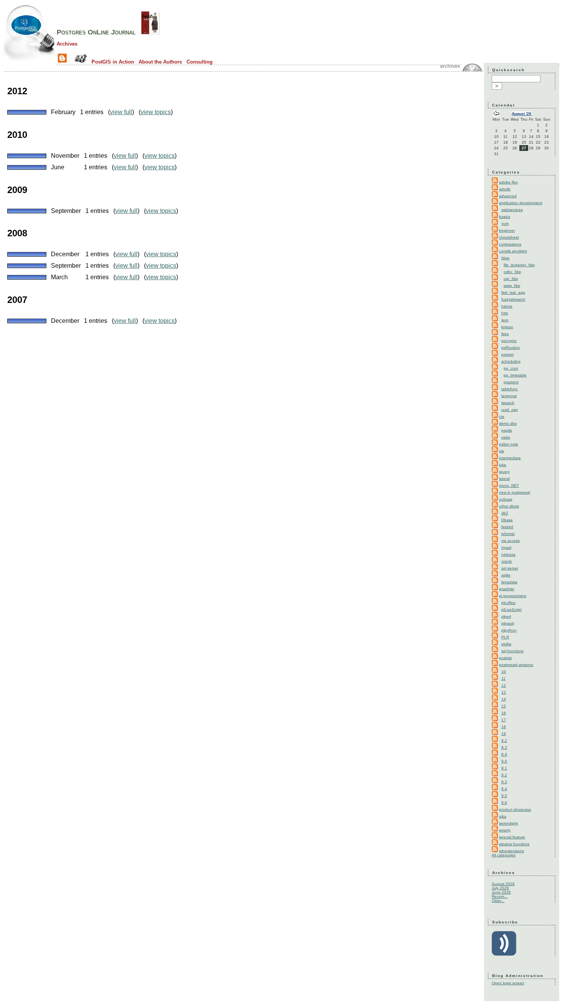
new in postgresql (514, 492)
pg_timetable (515, 375)
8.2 (504, 740)
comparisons (510, 244)
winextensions (511, 851)
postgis (505, 658)
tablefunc (509, 389)
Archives (67, 44)
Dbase (507, 520)
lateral (504, 478)
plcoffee (508, 603)
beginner (507, 230)
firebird (507, 527)
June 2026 (501, 892)
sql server (509, 568)
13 (503, 692)
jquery (504, 472)
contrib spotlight (513, 251)
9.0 (504, 761)
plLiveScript (511, 609)
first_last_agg (513, 292)
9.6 (504, 802)
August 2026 (503, 884)
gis (501, 451)
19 (503, 734)
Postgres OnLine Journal (96, 32)
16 (503, 713)
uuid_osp (509, 410)
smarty (505, 830)
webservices (512, 210)
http (504, 313)
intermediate (510, 458)
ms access (510, 541)
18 (503, 727)
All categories (504, 855)
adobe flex (508, 182)
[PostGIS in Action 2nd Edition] (150, 32)
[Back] (496, 114)
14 (503, 699)
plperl (506, 616)
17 (503, 720)
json (505, 320)
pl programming (512, 596)
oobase (505, 499)
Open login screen (508, 983)
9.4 (504, 789)
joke (502, 465)
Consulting (200, 62)
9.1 (504, 768)
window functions (514, 844)
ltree (505, 334)
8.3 (504, 747)
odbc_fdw (512, 272)
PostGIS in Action (113, 62)
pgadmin (506, 589)
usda (505, 437)
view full (121, 112)
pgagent (511, 382)
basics (504, 216)
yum (505, 223)
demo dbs (508, 423)
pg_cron (511, 368)
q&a (502, 816)
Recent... (500, 896)
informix (508, 534)
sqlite (506, 575)
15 (503, 706)
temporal (509, 396)
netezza (508, 554)
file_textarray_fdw (519, 265)
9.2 (504, 775)
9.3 (504, 782)
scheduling (510, 361)
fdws (505, 258)
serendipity (508, 823)
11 (503, 678)
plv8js (506, 644)
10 (503, 671)
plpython (509, 630)
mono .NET (509, 485)
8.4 (504, 754)
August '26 (521, 113)
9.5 (504, 796)
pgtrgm (507, 354)
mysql (506, 547)
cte (501, 416)
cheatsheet (509, 237)
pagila (506, 430)
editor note (508, 444)
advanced (508, 196)
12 (503, 685)
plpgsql (507, 623)
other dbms (509, 506)
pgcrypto (509, 341)
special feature (512, 837)
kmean (507, 327)
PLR (505, 637)
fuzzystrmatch (513, 299)
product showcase (515, 809)
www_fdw (512, 285)
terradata (509, 582)
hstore (506, 306)
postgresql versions (516, 665)
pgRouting (510, 347)
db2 (504, 513)
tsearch (507, 403)
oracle (506, 561)
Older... (498, 901)
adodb (505, 189)
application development (520, 203)
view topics (156, 112)
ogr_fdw (511, 279)
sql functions (512, 651)
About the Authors (160, 62)
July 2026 (500, 888)
